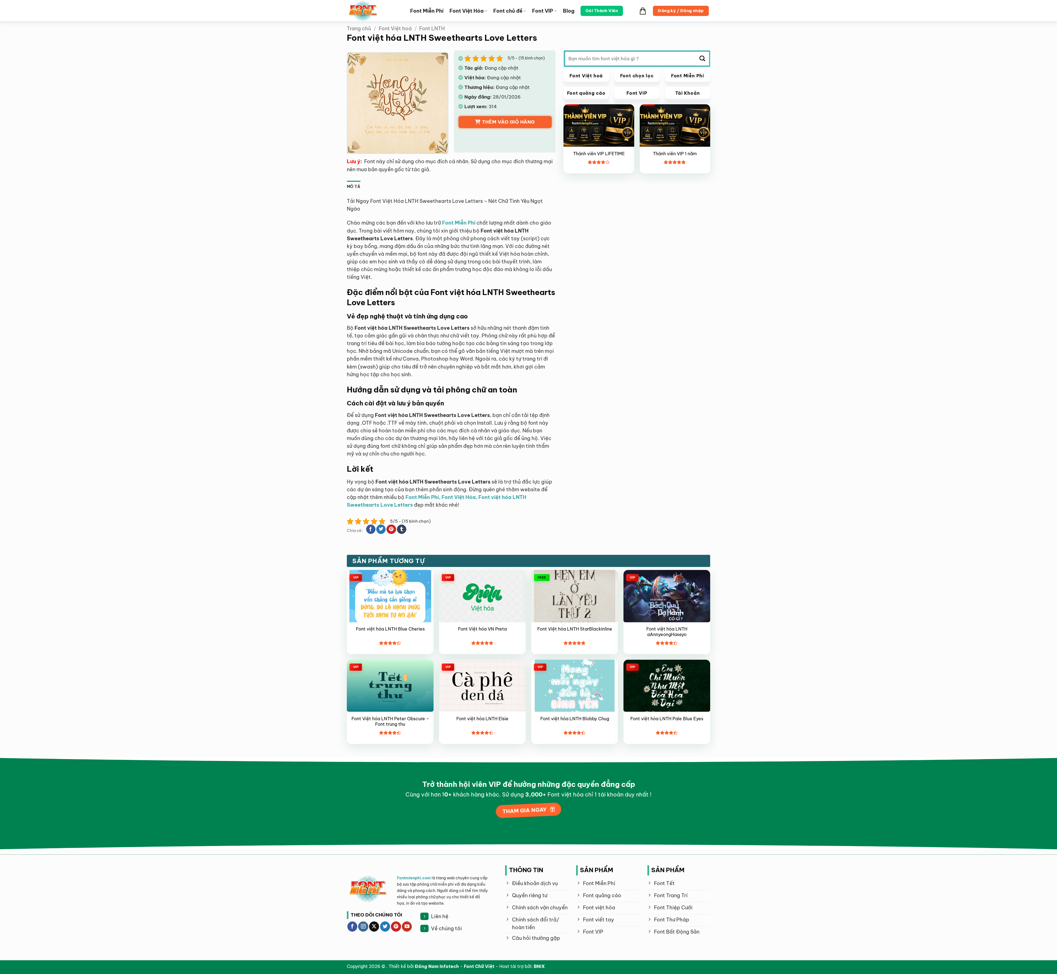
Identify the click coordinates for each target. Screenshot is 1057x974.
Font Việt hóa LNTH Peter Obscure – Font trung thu (390, 721)
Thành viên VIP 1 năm (675, 153)
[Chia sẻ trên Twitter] (381, 529)
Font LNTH (432, 28)
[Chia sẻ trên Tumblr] (401, 529)
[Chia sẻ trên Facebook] (370, 529)
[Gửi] (702, 59)
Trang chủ (359, 28)
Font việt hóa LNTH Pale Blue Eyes (666, 718)
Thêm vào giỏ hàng (508, 122)
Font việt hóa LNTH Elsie (482, 718)
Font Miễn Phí (426, 11)
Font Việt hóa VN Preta (482, 629)
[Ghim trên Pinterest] (391, 529)
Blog (568, 11)
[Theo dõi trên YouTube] (407, 926)
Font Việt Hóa (467, 11)
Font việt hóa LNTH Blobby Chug (574, 718)
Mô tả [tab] (353, 186)
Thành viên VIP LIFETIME (599, 153)
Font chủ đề (507, 11)
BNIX (539, 966)
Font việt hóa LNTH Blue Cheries (390, 629)
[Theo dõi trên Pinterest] (396, 926)
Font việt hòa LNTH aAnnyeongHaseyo (666, 631)
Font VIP (542, 11)
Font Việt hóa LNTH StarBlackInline (574, 629)
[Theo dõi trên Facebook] (352, 926)
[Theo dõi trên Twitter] (385, 926)
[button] (643, 11)
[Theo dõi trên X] (374, 926)
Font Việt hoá (395, 28)
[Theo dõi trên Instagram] (363, 926)
